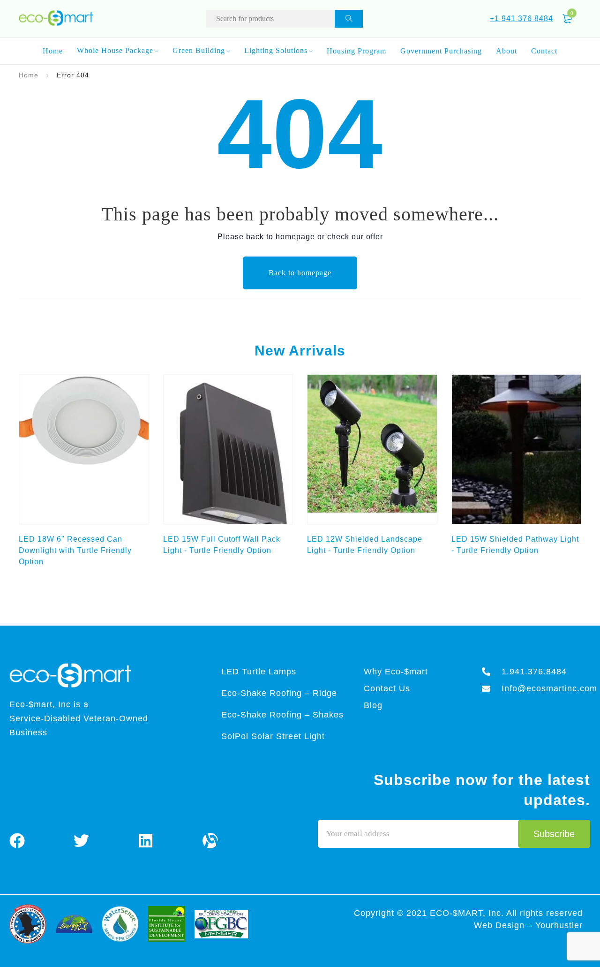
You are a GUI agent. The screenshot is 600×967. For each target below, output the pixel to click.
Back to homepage (300, 273)
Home (28, 75)
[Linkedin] (145, 840)
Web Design (500, 925)
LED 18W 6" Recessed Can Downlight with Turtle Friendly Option (75, 550)
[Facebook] (17, 840)
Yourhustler (559, 925)
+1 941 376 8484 (521, 19)
